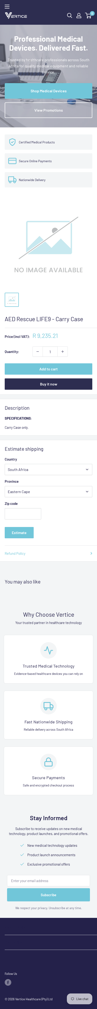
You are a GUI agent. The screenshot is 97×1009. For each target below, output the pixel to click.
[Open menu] (7, 6)
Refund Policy (15, 553)
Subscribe (48, 895)
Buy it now (48, 384)
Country (11, 459)
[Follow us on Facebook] (8, 982)
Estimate (19, 532)
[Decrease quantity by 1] (38, 352)
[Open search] (69, 15)
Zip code (11, 503)
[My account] (79, 15)
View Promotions (48, 110)
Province (12, 481)
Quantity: (12, 351)
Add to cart (48, 369)
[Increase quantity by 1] (63, 352)
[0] (88, 15)
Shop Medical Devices (49, 91)
